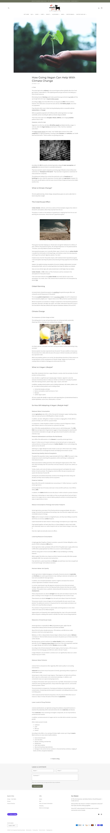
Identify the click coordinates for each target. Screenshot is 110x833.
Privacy (9, 801)
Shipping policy (49, 830)
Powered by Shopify (21, 830)
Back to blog (55, 758)
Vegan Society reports (39, 131)
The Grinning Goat (13, 830)
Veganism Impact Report (48, 643)
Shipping (41, 805)
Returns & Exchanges (44, 808)
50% (37, 280)
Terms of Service (11, 803)
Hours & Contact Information (46, 803)
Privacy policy (35, 830)
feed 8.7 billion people (53, 99)
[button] (8, 8)
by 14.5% (71, 97)
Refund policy (28, 830)
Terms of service (42, 830)
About (40, 799)
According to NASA (59, 297)
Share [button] (34, 87)
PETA (40, 101)
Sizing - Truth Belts (11, 799)
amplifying (56, 292)
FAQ (40, 801)
